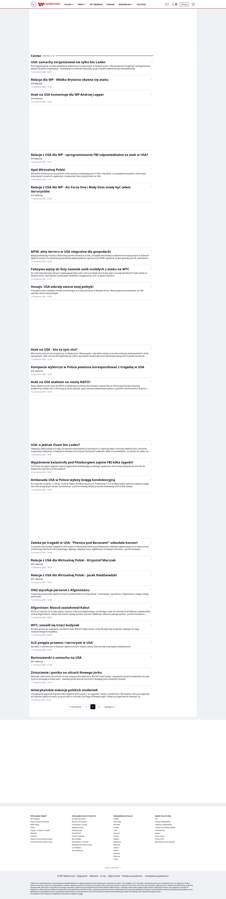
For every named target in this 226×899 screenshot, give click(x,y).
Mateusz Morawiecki (79, 822)
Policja (32, 827)
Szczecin (117, 833)
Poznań (116, 836)
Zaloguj (184, 4)
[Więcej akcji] (151, 61)
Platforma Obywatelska (163, 824)
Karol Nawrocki (77, 850)
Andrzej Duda (77, 830)
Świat (81, 4)
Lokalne (116, 819)
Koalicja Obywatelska (162, 822)
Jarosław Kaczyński (79, 819)
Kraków (116, 827)
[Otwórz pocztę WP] (167, 4)
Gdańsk (116, 839)
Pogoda (110, 4)
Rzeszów (117, 856)
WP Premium (96, 4)
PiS (156, 819)
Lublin (116, 859)
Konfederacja (160, 830)
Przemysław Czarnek (79, 824)
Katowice (117, 853)
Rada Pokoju (34, 824)
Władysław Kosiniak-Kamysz (82, 845)
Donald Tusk (76, 833)
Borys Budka (76, 839)
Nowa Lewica (160, 836)
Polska (68, 4)
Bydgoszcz (117, 842)
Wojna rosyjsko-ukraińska (39, 822)
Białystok (117, 845)
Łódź (115, 830)
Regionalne (125, 4)
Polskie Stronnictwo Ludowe (165, 827)
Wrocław (117, 824)
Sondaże (33, 836)
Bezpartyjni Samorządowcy (165, 842)
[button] (174, 4)
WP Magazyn (35, 819)
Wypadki (33, 833)
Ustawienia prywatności (156, 876)
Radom (116, 850)
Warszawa (117, 822)
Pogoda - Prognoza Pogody (40, 830)
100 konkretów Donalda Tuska (41, 842)
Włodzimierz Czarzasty (80, 842)
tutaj (81, 894)
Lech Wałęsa (76, 848)
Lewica (157, 833)
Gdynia (116, 848)
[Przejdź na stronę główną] (33, 6)
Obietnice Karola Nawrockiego (41, 839)
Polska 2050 (159, 839)
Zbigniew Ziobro (78, 827)
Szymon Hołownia (78, 836)
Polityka (141, 4)
